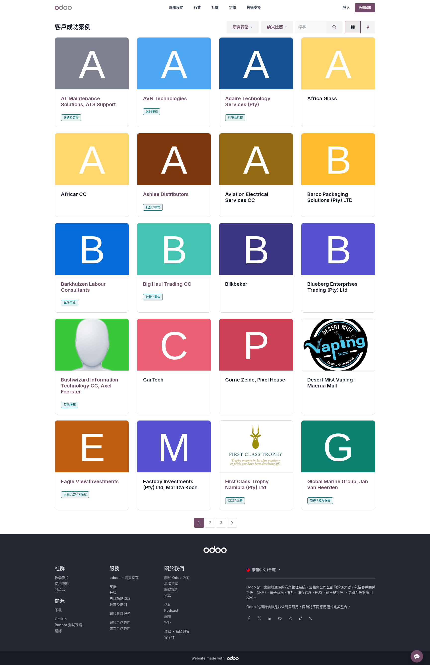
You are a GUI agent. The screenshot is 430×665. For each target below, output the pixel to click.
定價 (232, 7)
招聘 (167, 595)
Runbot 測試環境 (68, 625)
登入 (346, 7)
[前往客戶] (92, 64)
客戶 (167, 622)
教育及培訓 (118, 604)
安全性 (169, 637)
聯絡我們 (171, 589)
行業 (197, 7)
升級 (112, 592)
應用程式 (176, 7)
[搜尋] (334, 27)
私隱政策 (183, 631)
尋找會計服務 (119, 613)
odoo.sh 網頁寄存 (124, 577)
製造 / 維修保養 (320, 500)
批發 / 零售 (153, 207)
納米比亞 (275, 27)
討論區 (60, 589)
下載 (58, 610)
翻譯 (58, 631)
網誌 (167, 616)
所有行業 (241, 27)
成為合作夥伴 (119, 628)
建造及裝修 (71, 117)
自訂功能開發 (119, 598)
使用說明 (62, 583)
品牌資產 (171, 583)
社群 (215, 7)
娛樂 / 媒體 (235, 500)
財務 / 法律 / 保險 (75, 494)
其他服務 (152, 111)
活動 (167, 604)
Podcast (171, 610)
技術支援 (254, 7)
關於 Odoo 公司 (177, 577)
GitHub (61, 619)
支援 (112, 586)
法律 (167, 631)
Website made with (208, 658)
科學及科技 (235, 117)
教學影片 (62, 577)
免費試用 (365, 7)
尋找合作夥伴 (119, 622)
